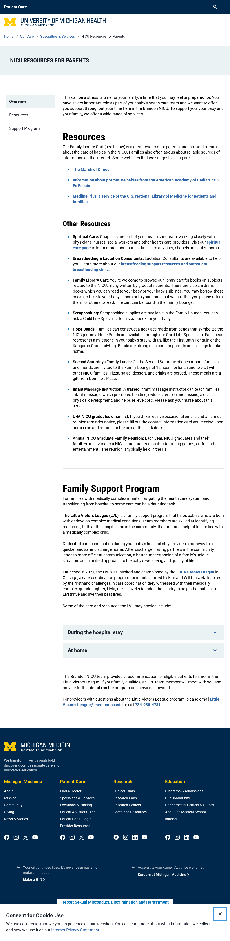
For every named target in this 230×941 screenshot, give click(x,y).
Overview (17, 101)
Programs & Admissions (184, 791)
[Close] (220, 914)
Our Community (177, 798)
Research (122, 781)
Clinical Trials (124, 791)
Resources (18, 114)
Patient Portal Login (75, 819)
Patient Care (72, 781)
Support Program (24, 128)
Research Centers (127, 805)
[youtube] (35, 838)
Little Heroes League (195, 572)
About (8, 791)
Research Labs (125, 798)
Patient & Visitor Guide (77, 812)
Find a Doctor (70, 791)
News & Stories (16, 819)
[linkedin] (135, 838)
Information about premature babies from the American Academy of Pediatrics (144, 180)
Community (13, 805)
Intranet (171, 819)
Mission (10, 798)
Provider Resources (75, 826)
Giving (9, 812)
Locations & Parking (76, 805)
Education (175, 781)
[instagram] (16, 838)
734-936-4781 (148, 704)
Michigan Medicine (23, 781)
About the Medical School (185, 812)
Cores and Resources (130, 812)
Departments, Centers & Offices (189, 805)
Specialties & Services (77, 798)
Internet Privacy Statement (75, 930)
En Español (83, 185)
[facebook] (6, 838)
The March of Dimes (91, 169)
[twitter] (25, 838)
